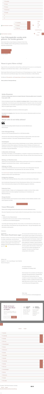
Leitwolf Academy (38, 29)
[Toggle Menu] (28, 22)
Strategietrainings (17, 77)
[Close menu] (1, 324)
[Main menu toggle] (43, 34)
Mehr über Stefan (5, 116)
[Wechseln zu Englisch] (22, 18)
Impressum (7, 388)
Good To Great (6, 172)
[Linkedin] (32, 386)
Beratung (24, 77)
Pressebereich (2, 388)
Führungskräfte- (9, 77)
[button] (33, 25)
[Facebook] (31, 386)
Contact (37, 34)
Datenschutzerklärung (13, 388)
